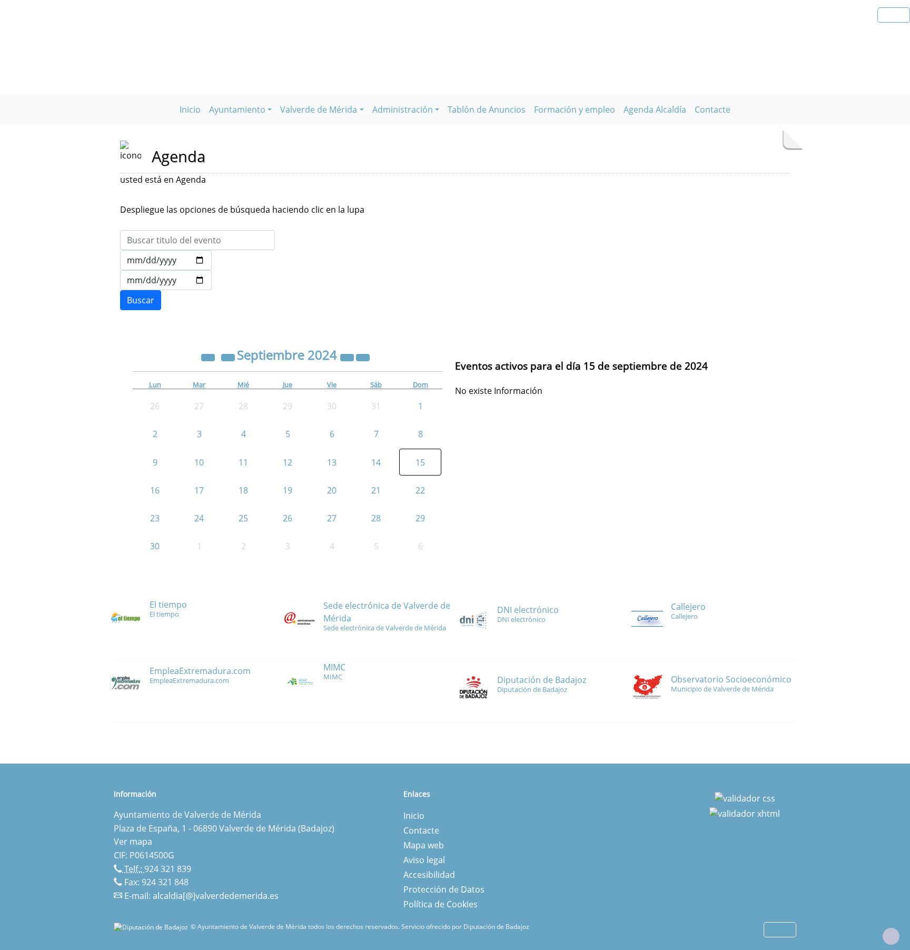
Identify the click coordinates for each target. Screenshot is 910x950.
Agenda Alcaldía (655, 109)
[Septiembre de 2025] (348, 356)
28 (376, 518)
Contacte (712, 109)
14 (376, 462)
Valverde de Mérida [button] (318, 109)
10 (199, 462)
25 (243, 518)
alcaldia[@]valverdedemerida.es (216, 896)
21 (376, 490)
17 (199, 490)
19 (287, 490)
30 (155, 546)
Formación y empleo (574, 109)
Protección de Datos (443, 889)
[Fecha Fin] (166, 280)
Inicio (190, 109)
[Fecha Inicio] (166, 260)
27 (332, 518)
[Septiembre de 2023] (209, 356)
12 (287, 462)
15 (420, 462)
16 (155, 490)
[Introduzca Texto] (197, 240)
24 (199, 518)
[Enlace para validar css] (745, 797)
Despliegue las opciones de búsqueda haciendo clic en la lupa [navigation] (242, 209)
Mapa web (423, 845)
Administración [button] (402, 109)
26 (287, 518)
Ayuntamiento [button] (237, 109)
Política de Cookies (440, 904)
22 (420, 490)
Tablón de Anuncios (487, 109)
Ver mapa (133, 841)
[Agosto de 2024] (229, 356)
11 (243, 462)
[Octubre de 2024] (363, 356)
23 (155, 518)
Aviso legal (424, 860)
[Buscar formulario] (140, 300)
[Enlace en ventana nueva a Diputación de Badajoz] (152, 926)
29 (420, 518)
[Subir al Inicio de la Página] (891, 936)
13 (332, 462)
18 (243, 490)
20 (332, 490)
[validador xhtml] (744, 813)
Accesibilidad (429, 874)
